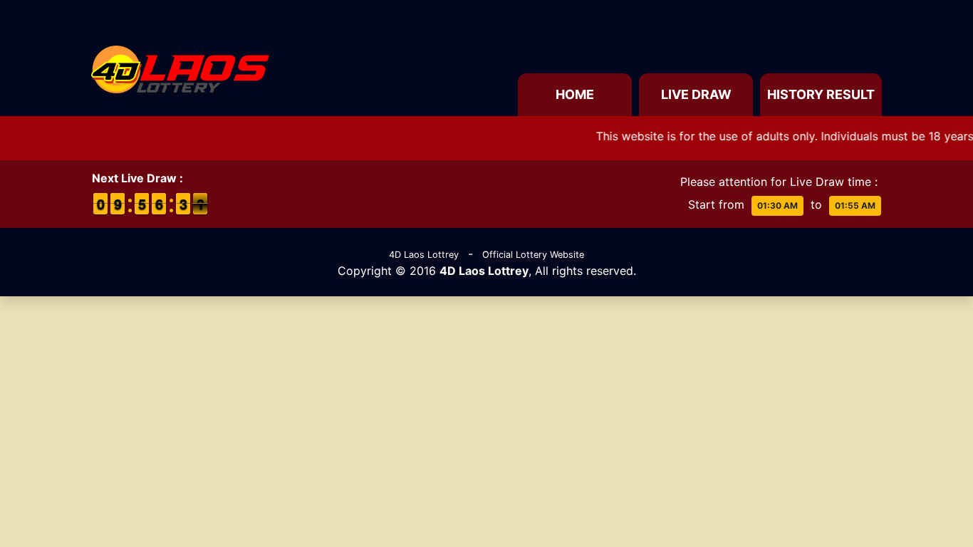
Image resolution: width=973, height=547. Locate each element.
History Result (821, 94)
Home (575, 94)
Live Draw (696, 94)
